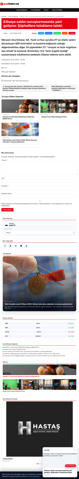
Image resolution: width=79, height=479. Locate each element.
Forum (46, 10)
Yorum (4, 160)
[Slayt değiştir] (36, 463)
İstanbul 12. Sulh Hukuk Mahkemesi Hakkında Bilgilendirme (21, 347)
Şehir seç (8, 229)
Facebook (48, 33)
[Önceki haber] (69, 259)
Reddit (64, 33)
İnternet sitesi (6, 193)
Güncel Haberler (22, 10)
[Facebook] (5, 246)
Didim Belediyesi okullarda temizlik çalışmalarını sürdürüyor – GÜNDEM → (63, 88)
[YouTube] (21, 246)
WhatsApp (57, 33)
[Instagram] (15, 246)
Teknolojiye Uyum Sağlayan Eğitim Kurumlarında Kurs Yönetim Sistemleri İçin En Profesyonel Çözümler (34, 355)
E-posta (4, 186)
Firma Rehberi (35, 10)
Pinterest (72, 33)
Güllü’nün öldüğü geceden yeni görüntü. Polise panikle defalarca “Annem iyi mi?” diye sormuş (32, 353)
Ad (3, 178)
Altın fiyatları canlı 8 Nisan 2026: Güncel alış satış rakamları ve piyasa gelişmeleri (28, 351)
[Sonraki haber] (73, 259)
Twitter (41, 33)
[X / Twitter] (10, 246)
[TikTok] (26, 246)
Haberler (4, 16)
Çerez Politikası (57, 10)
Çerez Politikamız (34, 476)
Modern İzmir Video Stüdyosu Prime (15, 349)
